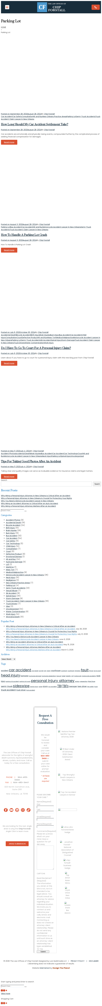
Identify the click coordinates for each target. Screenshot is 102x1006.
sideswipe (21, 686)
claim (49, 671)
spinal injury (34, 687)
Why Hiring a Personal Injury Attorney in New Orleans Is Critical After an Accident (35, 495)
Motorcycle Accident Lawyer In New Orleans (62, 227)
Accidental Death (8, 335)
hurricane (24, 676)
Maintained (45, 968)
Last (38, 809)
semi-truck (6, 686)
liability (68, 676)
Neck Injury (46, 456)
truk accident (30, 690)
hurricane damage (35, 676)
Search (4, 480)
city (45, 671)
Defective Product (30, 337)
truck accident (8, 690)
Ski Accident (46, 340)
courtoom (64, 671)
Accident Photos (8, 453)
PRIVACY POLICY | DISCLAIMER (85, 961)
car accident (20, 669)
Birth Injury (35, 335)
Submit (43, 952)
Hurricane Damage (14, 562)
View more (5, 993)
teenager (73, 686)
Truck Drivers (19, 343)
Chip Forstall (49, 114)
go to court (97, 671)
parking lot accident (12, 681)
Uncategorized (77, 456)
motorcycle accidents (89, 676)
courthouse (56, 670)
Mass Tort (52, 337)
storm (45, 686)
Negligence (11, 580)
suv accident (52, 687)
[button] (7, 7)
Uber (8, 606)
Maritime (10, 567)
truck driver (21, 690)
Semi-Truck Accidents (85, 116)
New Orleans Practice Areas (55, 116)
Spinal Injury (56, 340)
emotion (77, 671)
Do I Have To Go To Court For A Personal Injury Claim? (36, 348)
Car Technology (71, 453)
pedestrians (27, 758)
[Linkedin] (17, 810)
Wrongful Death (13, 617)
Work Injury (49, 343)
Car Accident (6, 116)
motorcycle (77, 676)
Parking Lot (71, 116)
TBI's (65, 686)
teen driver (82, 686)
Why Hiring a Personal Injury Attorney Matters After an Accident (28, 506)
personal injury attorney (53, 680)
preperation (84, 681)
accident (4, 670)
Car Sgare (35, 671)
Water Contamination (34, 343)
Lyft (7, 564)
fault (85, 670)
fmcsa (91, 671)
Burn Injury (54, 335)
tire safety (90, 687)
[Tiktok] (28, 810)
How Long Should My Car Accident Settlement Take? (34, 124)
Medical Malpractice (65, 337)
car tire (41, 671)
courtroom (71, 671)
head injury (10, 675)
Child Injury (10, 546)
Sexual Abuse (11, 590)
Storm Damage (68, 340)
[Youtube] (11, 810)
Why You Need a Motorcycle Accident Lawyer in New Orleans (27, 501)
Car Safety (17, 116)
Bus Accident (16, 227)
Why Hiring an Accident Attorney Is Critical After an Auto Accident (29, 503)
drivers (5, 760)
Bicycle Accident (23, 335)
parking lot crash (25, 681)
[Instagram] (23, 810)
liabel (63, 676)
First (38, 804)
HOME (3, 27)
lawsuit (58, 676)
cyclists (12, 760)
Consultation (27, 116)
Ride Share (91, 681)
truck (96, 687)
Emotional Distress (14, 556)
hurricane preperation (49, 676)
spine (40, 687)
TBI (59, 686)
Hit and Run (38, 116)
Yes (41, 949)
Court (19, 337)
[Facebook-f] (6, 810)
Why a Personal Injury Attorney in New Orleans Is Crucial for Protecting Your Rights (36, 498)
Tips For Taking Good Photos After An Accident (31, 461)
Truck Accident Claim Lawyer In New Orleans (29, 229)
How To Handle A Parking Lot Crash (24, 235)
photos (77, 681)
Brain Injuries (45, 335)
